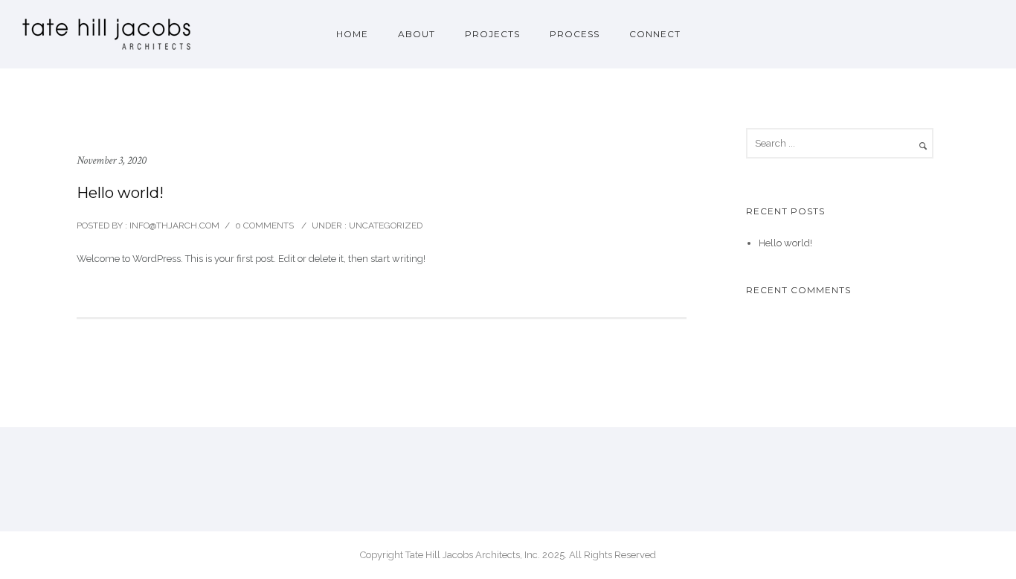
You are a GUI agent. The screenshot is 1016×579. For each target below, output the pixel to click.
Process (574, 33)
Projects (492, 33)
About (416, 33)
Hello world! (120, 193)
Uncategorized (384, 225)
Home (352, 33)
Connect (655, 33)
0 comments (264, 225)
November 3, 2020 (112, 160)
